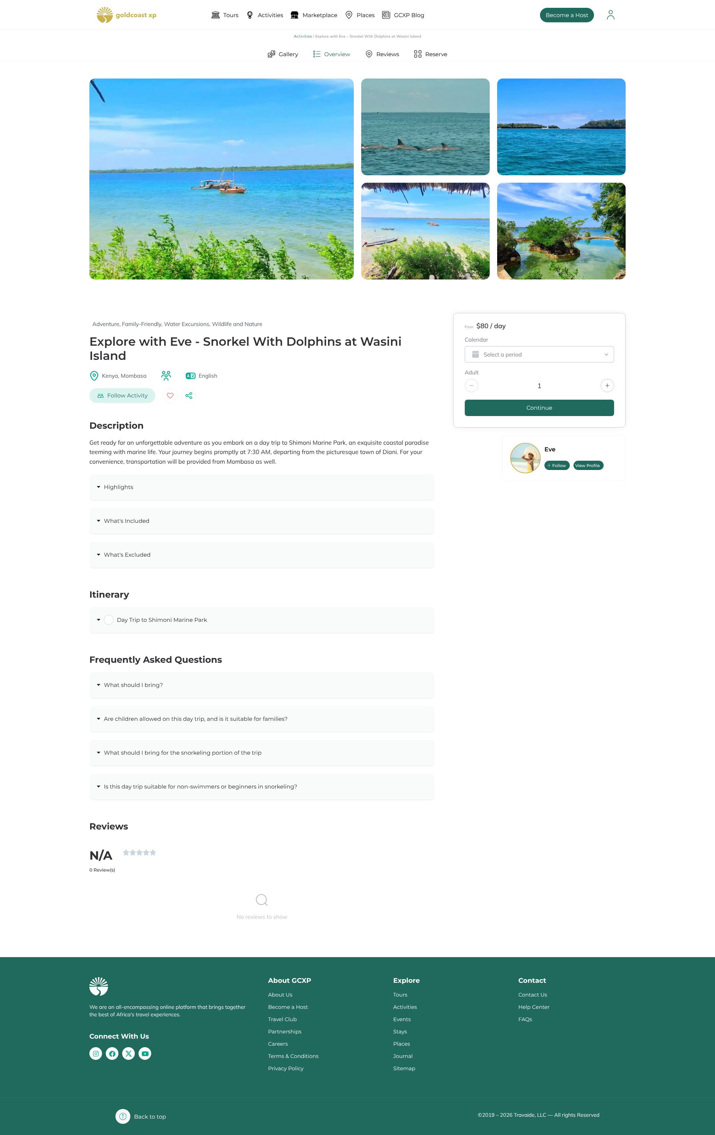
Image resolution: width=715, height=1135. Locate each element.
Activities (303, 36)
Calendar (476, 340)
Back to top (150, 1116)
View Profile (587, 465)
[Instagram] (95, 1053)
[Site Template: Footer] (128, 1053)
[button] (122, 395)
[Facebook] (112, 1053)
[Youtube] (145, 1053)
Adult (472, 373)
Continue (539, 407)
